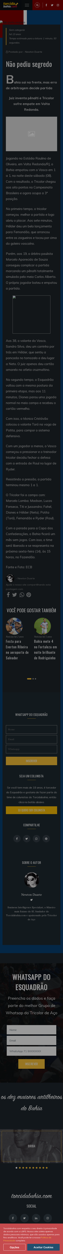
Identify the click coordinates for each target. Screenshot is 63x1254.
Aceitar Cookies (43, 1247)
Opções (14, 1247)
